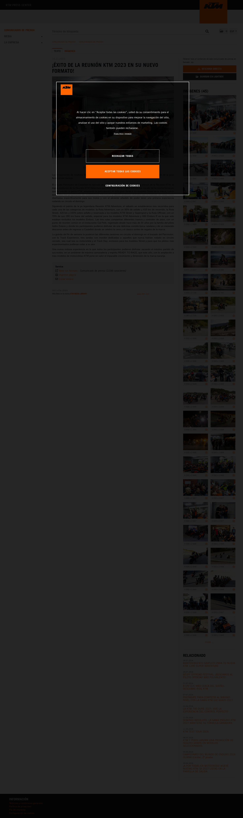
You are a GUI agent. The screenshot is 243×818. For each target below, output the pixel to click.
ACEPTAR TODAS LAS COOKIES (123, 171)
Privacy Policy (119, 133)
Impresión (128, 133)
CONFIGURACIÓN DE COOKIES (122, 185)
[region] (122, 138)
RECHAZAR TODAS (122, 156)
